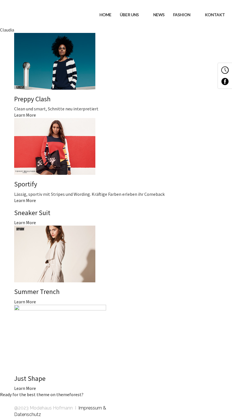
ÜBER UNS (130, 14)
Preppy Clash (32, 98)
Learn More (25, 115)
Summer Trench (37, 291)
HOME (105, 14)
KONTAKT (215, 14)
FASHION (182, 14)
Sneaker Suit (32, 212)
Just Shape (30, 378)
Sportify (25, 184)
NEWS (159, 14)
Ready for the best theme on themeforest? (41, 394)
